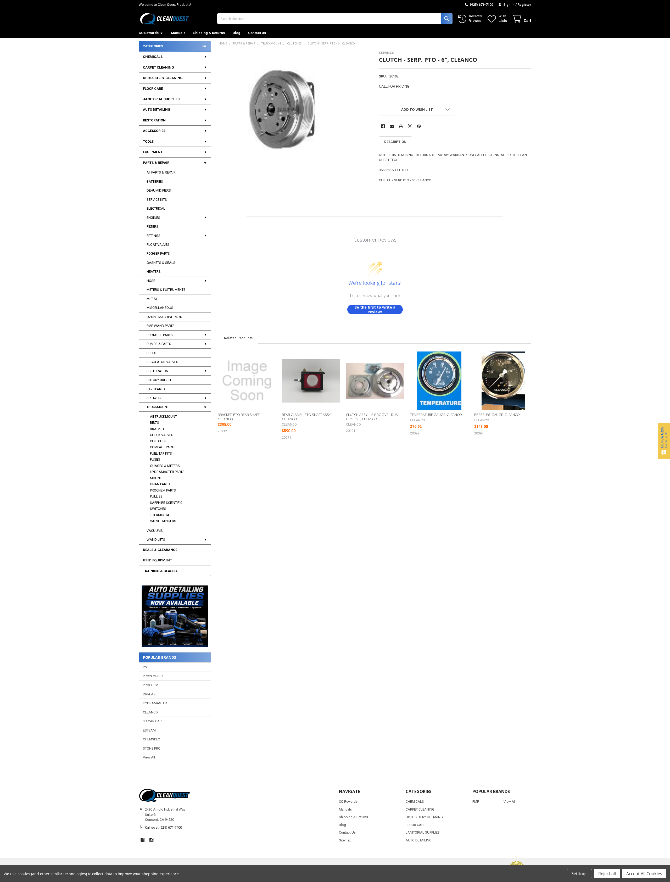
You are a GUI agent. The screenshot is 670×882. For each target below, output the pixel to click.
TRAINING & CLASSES (160, 571)
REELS (151, 353)
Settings (579, 874)
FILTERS (152, 226)
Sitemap (345, 840)
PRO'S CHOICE (153, 676)
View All (149, 757)
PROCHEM (150, 685)
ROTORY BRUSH (159, 380)
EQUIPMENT (153, 152)
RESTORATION (154, 120)
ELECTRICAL (156, 208)
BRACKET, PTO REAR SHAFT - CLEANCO (239, 416)
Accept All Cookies (644, 874)
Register (524, 5)
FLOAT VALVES (158, 245)
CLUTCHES (158, 441)
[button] (174, 616)
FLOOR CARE (153, 89)
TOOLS (148, 141)
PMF (146, 667)
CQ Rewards (149, 33)
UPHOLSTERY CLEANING (163, 78)
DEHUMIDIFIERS (159, 190)
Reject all (607, 874)
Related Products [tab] (238, 338)
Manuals (178, 33)
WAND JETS (156, 540)
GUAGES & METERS (165, 466)
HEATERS (154, 271)
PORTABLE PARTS (160, 335)
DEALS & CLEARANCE (160, 550)
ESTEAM (149, 730)
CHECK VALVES (161, 435)
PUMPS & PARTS (159, 344)
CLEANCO (150, 712)
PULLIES (156, 496)
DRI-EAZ (149, 694)
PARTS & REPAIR (156, 163)
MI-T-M (152, 299)
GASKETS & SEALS (161, 263)
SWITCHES (158, 509)
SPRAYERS (155, 398)
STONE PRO (151, 748)
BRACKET (157, 429)
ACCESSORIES (154, 131)
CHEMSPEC (151, 739)
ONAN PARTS (160, 484)
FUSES (155, 459)
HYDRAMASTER (155, 703)
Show (664, 441)
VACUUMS (155, 531)
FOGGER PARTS (158, 253)
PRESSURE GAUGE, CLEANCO (497, 414)
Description (395, 142)
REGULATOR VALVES (162, 362)
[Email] (391, 126)
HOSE (151, 281)
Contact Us (257, 33)
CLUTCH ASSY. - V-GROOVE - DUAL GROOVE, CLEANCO (373, 416)
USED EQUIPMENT (157, 560)
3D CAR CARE (153, 721)
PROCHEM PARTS (163, 490)
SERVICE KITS (157, 200)
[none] (278, 110)
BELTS (154, 423)
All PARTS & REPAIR (161, 172)
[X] (410, 126)
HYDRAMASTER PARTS (167, 472)
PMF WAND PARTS (161, 326)
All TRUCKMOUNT (163, 416)
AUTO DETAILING (156, 109)
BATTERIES (155, 181)
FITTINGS (153, 236)
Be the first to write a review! (374, 309)
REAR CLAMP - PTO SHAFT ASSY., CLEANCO (307, 416)
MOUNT (156, 478)
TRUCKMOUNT (158, 407)
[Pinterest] (419, 126)
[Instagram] (151, 840)
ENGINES (153, 218)
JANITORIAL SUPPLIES (161, 99)
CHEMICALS (153, 57)
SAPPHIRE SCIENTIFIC (166, 503)
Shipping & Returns (209, 33)
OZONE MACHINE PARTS (165, 317)
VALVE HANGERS (163, 521)
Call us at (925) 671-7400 (163, 827)
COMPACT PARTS (163, 447)
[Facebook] (383, 126)
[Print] (401, 126)
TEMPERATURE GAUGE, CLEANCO (436, 414)
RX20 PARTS (156, 389)
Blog (236, 33)
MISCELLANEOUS (160, 308)
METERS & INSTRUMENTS (166, 290)
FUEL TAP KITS (161, 453)
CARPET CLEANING (158, 67)
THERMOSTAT (160, 515)
